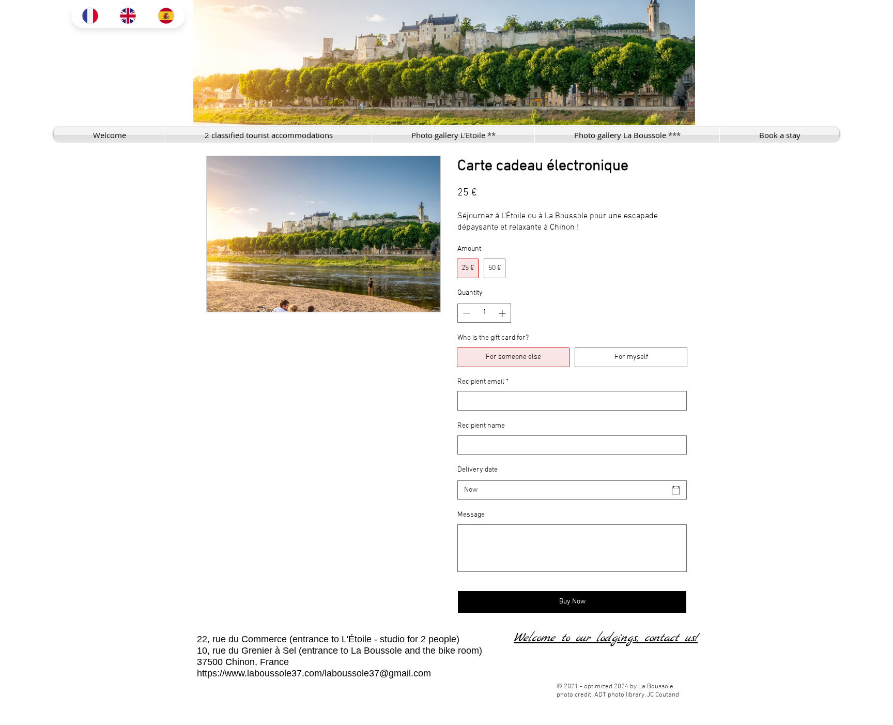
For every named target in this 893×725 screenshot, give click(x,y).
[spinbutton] (484, 313)
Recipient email (483, 381)
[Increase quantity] (503, 313)
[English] (128, 16)
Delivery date (477, 469)
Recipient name (481, 425)
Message (471, 514)
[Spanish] (166, 16)
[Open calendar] (676, 490)
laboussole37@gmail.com (378, 673)
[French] (90, 16)
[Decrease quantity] (465, 313)
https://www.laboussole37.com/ (261, 673)
